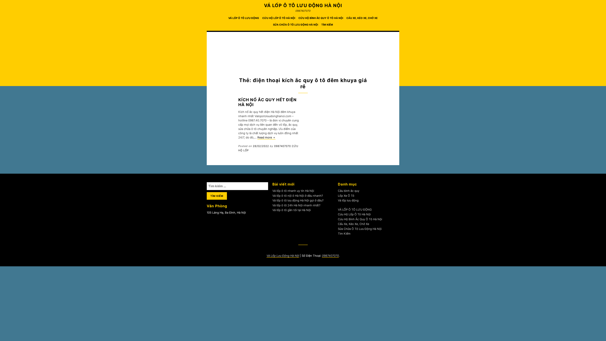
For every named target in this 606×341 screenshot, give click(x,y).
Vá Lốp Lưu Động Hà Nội (283, 255)
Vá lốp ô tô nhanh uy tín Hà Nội (293, 190)
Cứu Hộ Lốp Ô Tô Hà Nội (278, 18)
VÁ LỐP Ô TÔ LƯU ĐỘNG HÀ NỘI (303, 5)
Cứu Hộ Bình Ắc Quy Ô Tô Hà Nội (320, 18)
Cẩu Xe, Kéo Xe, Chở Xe (362, 18)
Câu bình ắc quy (348, 190)
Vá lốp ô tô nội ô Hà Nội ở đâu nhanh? (297, 195)
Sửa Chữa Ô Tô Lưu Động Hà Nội (295, 24)
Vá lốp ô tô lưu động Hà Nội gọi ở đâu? (298, 200)
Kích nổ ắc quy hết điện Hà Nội (267, 102)
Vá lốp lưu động (348, 200)
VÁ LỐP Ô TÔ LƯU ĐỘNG (243, 18)
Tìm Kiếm (327, 24)
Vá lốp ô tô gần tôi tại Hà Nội (291, 210)
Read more (266, 137)
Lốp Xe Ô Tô (346, 195)
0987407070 (330, 255)
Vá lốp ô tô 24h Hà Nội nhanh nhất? (296, 205)
